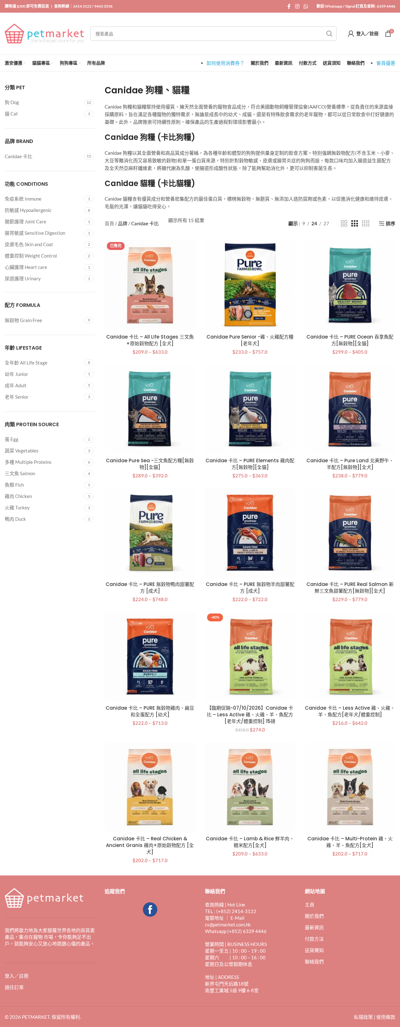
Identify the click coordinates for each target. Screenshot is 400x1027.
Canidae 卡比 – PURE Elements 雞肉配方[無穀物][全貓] (250, 463)
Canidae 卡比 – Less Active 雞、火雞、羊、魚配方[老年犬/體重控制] (350, 711)
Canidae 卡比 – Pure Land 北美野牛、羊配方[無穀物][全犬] (350, 463)
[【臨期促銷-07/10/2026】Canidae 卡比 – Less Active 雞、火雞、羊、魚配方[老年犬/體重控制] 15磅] (250, 656)
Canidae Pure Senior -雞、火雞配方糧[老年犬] (249, 340)
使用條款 (385, 1017)
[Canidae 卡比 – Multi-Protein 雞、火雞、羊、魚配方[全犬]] (350, 787)
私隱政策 (363, 1017)
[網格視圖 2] (344, 223)
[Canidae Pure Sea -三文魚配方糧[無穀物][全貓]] (150, 409)
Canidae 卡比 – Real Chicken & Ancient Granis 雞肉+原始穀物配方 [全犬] (150, 845)
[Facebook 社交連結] (289, 6)
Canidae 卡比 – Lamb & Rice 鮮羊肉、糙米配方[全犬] (250, 842)
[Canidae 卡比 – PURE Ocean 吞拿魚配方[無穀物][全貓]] (350, 285)
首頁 (109, 223)
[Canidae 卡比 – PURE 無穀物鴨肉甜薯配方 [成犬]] (150, 533)
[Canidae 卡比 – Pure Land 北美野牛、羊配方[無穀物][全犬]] (350, 409)
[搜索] (329, 33)
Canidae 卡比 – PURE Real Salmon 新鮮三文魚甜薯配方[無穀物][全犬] (350, 587)
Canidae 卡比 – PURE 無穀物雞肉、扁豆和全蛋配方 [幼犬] (150, 711)
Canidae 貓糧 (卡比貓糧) (150, 183)
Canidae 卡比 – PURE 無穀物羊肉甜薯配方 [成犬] (250, 587)
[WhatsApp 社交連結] (306, 6)
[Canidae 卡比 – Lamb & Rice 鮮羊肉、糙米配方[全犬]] (250, 787)
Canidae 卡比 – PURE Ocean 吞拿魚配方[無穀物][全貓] (349, 340)
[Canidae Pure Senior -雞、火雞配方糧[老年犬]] (250, 285)
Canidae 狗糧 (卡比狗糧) (150, 137)
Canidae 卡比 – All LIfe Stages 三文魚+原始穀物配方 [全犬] (150, 340)
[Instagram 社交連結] (297, 6)
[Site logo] (44, 33)
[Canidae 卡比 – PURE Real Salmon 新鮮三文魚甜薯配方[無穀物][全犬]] (350, 533)
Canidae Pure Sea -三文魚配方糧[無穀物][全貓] (150, 463)
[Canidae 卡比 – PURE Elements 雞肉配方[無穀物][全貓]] (250, 409)
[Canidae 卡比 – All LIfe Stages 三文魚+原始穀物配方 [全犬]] (150, 285)
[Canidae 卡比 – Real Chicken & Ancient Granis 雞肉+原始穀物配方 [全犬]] (150, 787)
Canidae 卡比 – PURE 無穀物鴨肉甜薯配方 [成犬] (150, 587)
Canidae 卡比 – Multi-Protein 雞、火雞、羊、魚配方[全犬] (350, 842)
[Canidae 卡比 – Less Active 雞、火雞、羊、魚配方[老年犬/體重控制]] (350, 656)
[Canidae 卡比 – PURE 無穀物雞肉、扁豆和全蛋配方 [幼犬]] (150, 656)
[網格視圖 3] (354, 223)
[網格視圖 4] (365, 223)
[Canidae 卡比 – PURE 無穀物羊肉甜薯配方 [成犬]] (250, 533)
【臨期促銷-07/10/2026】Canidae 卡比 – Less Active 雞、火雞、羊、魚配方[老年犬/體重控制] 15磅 (250, 715)
